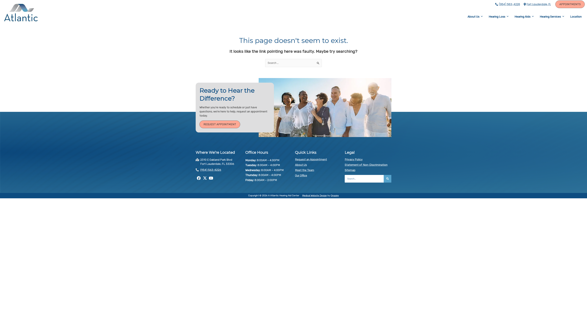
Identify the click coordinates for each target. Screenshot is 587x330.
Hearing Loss (497, 16)
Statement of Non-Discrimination (366, 164)
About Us (473, 16)
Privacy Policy (354, 159)
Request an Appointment (311, 159)
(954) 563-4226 (509, 4)
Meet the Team (304, 170)
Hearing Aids (522, 16)
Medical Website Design (314, 195)
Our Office (301, 175)
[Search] (387, 179)
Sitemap (350, 170)
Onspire (335, 195)
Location (576, 16)
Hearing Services (550, 16)
